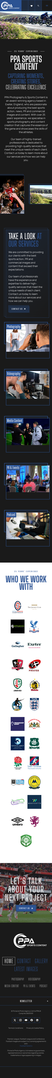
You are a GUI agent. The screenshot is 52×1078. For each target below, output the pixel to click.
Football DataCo (26, 1046)
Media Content (12, 986)
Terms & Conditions (15, 1028)
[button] (31, 5)
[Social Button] (14, 1020)
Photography (18, 979)
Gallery (41, 961)
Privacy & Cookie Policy (35, 1028)
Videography (34, 979)
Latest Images (26, 969)
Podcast (43, 986)
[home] (10, 5)
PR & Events (29, 986)
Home (8, 961)
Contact (24, 961)
